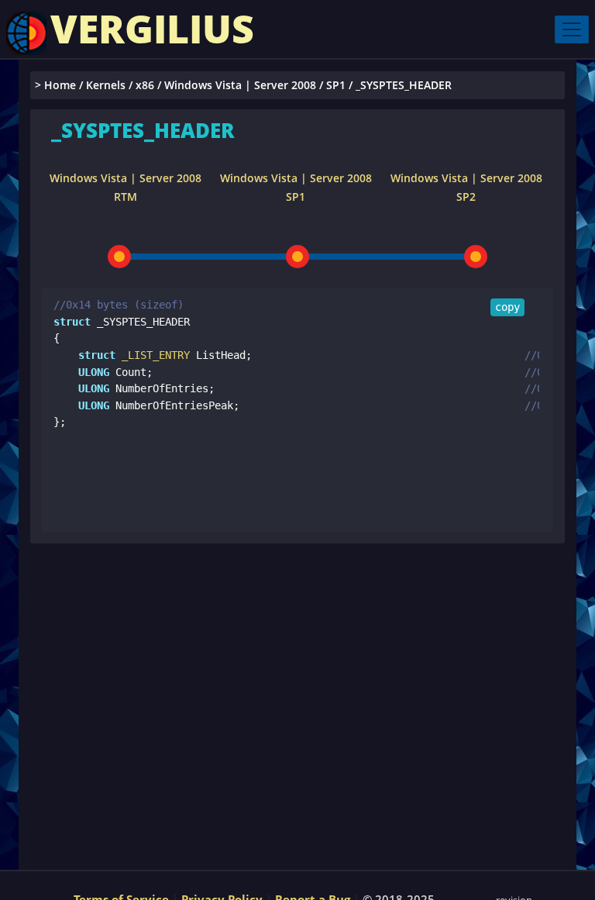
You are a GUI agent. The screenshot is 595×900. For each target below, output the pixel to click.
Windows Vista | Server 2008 (240, 85)
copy (507, 307)
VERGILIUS (152, 28)
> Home (55, 85)
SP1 (336, 85)
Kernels (106, 85)
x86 (145, 85)
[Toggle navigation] (572, 29)
